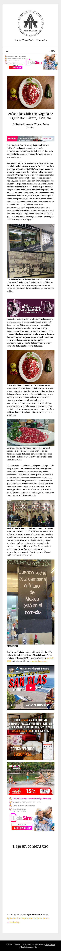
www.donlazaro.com (39, 661)
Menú (52, 50)
